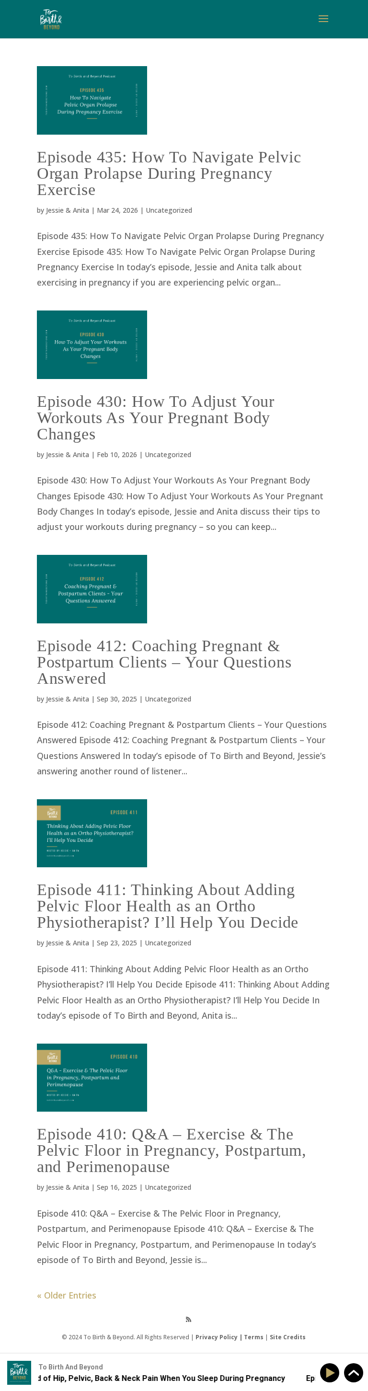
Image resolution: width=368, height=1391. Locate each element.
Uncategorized (169, 210)
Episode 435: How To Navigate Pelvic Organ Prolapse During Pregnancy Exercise (169, 173)
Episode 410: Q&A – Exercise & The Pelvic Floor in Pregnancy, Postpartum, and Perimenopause (172, 1150)
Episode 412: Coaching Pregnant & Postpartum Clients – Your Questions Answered (164, 662)
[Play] (331, 1373)
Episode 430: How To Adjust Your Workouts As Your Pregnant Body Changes (156, 417)
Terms (254, 1337)
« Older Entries (66, 1295)
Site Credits (288, 1337)
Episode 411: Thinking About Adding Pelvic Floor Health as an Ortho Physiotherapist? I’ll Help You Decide (168, 906)
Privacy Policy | (220, 1337)
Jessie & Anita (67, 210)
